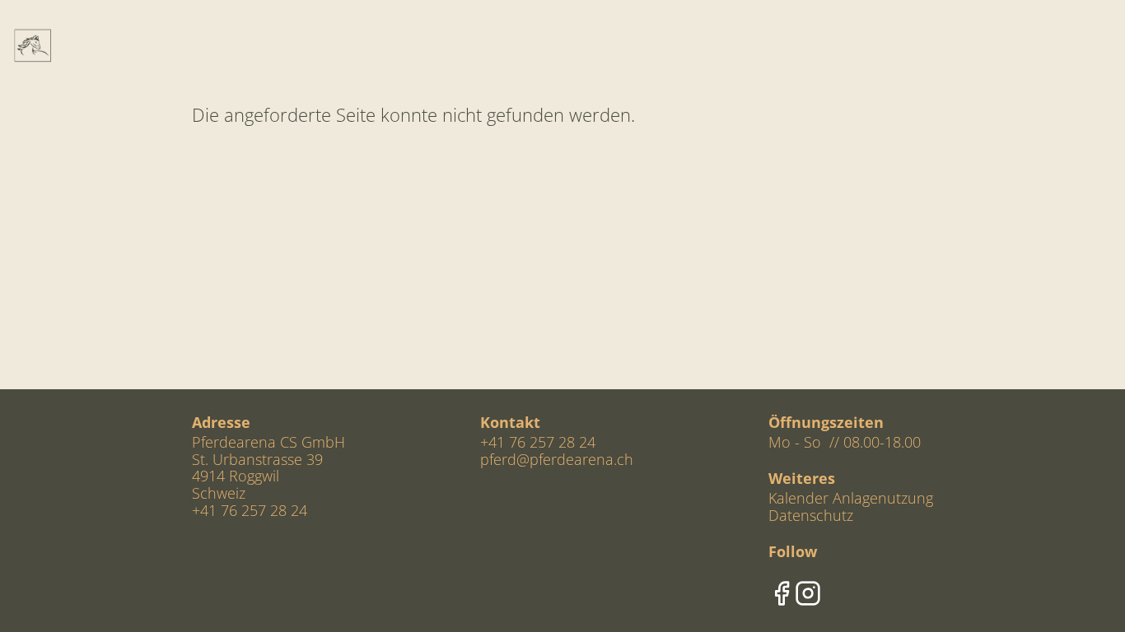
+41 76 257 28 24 (537, 442)
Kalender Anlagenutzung (850, 498)
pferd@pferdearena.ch (556, 459)
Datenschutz (810, 515)
